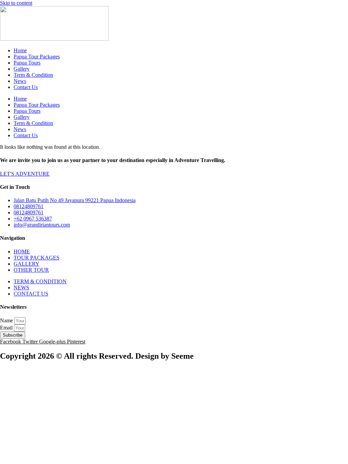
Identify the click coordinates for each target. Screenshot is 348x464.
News (20, 81)
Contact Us (26, 87)
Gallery (22, 69)
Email (7, 328)
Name (7, 320)
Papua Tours (27, 63)
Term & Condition (33, 75)
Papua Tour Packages (37, 56)
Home (20, 50)
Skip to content (16, 3)
